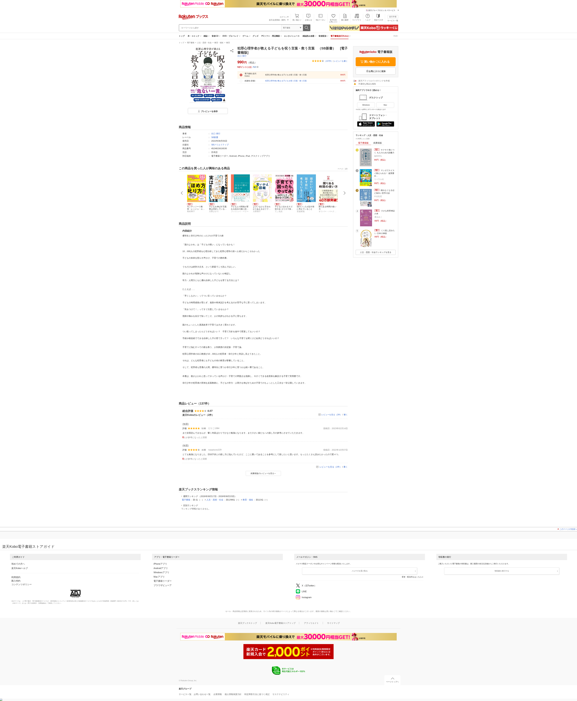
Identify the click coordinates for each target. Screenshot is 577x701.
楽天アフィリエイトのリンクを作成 (374, 81)
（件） (328, 61)
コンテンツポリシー (21, 584)
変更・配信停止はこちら (412, 577)
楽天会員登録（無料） (278, 20)
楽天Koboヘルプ (19, 568)
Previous (182, 193)
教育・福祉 (218, 43)
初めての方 (378, 20)
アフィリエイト (311, 623)
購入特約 (15, 580)
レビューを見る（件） (331, 415)
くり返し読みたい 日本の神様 (384, 231)
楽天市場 (392, 17)
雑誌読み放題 (308, 36)
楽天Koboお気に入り (333, 21)
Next (344, 193)
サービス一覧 (392, 21)
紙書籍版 (377, 143)
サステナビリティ (280, 694)
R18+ (396, 36)
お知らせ (308, 20)
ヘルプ (367, 20)
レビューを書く (341, 61)
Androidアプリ (161, 568)
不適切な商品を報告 (367, 84)
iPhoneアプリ (160, 564)
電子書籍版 (363, 143)
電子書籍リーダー (163, 581)
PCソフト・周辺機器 (270, 36)
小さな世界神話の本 (384, 212)
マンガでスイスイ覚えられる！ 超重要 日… (384, 173)
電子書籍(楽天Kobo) (339, 36)
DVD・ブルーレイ (230, 36)
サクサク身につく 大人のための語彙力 (384, 151)
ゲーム (245, 36)
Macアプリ (159, 576)
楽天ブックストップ (247, 623)
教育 (228, 43)
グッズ (255, 36)
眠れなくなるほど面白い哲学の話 (384, 191)
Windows (366, 105)
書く (346, 415)
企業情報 (217, 694)
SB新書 (214, 137)
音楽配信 (322, 36)
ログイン (283, 17)
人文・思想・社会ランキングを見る (375, 252)
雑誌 (206, 36)
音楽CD (215, 36)
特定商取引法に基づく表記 (257, 694)
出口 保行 (241, 56)
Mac (385, 105)
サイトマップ (333, 623)
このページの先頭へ (568, 529)
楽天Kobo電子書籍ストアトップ (280, 623)
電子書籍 (190, 43)
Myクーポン (320, 20)
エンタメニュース (292, 36)
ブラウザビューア (163, 585)
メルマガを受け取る (359, 571)
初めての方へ (18, 564)
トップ (182, 36)
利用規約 (15, 577)
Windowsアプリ (161, 572)
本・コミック (193, 36)
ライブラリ (356, 20)
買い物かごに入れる (377, 61)
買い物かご (296, 20)
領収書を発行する (502, 571)
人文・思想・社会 (204, 43)
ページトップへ (392, 682)
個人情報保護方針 (233, 694)
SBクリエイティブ (220, 144)
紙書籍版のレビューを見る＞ (263, 473)
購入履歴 (344, 20)
